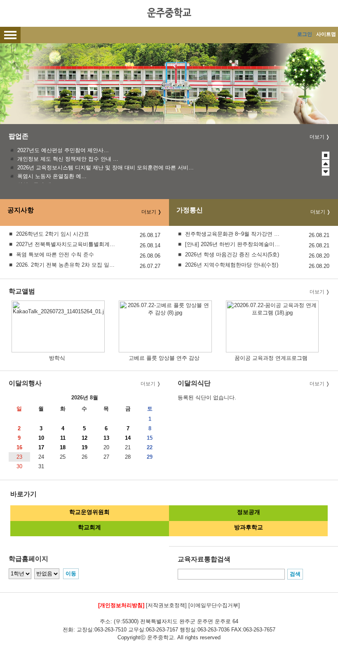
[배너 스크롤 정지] (326, 155)
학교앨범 (22, 291)
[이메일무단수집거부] (214, 605)
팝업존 (18, 136)
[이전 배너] (326, 164)
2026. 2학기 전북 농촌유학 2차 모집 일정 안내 (65, 265)
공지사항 (20, 210)
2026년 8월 (84, 397)
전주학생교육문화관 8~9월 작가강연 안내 (234, 234)
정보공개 (248, 512)
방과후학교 (248, 527)
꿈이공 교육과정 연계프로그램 (271, 358)
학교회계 (89, 527)
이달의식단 (194, 383)
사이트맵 (326, 34)
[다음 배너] (326, 172)
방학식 (57, 358)
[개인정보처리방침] (121, 605)
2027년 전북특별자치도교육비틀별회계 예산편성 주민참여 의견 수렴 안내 (65, 244)
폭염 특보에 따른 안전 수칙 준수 (55, 254)
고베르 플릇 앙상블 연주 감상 (164, 358)
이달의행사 (25, 383)
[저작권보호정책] (166, 605)
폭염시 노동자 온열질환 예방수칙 (53, 176)
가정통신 (189, 210)
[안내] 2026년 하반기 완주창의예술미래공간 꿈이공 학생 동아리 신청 (234, 244)
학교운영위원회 (89, 512)
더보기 (317, 137)
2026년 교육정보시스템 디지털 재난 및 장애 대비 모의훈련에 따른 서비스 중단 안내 (107, 167)
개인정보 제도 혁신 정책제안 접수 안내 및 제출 (67, 159)
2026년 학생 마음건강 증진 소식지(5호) (232, 254)
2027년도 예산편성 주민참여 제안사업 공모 (63, 150)
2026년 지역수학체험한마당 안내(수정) (231, 265)
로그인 (304, 34)
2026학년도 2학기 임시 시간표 (52, 234)
